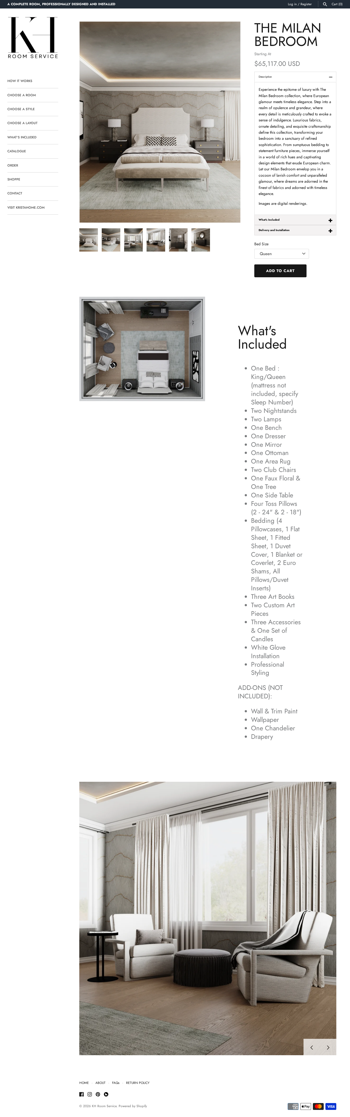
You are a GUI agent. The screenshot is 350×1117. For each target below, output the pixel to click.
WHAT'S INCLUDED (21, 137)
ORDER (12, 165)
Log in (292, 4)
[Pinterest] (98, 1095)
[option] (207, 918)
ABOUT (100, 1082)
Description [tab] (296, 77)
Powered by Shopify (133, 1106)
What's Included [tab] (296, 220)
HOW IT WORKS (19, 80)
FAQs (115, 1082)
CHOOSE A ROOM (21, 95)
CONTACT (14, 193)
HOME (84, 1082)
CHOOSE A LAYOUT (22, 123)
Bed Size (261, 244)
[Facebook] (81, 1095)
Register (306, 4)
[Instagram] (90, 1095)
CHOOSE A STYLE (21, 109)
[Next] (328, 1047)
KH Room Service (104, 1106)
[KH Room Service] (33, 39)
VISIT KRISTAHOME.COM (26, 207)
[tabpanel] (295, 148)
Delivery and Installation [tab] (296, 230)
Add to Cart (280, 270)
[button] (229, 122)
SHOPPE (13, 179)
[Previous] (312, 1047)
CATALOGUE (16, 151)
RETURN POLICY (138, 1082)
